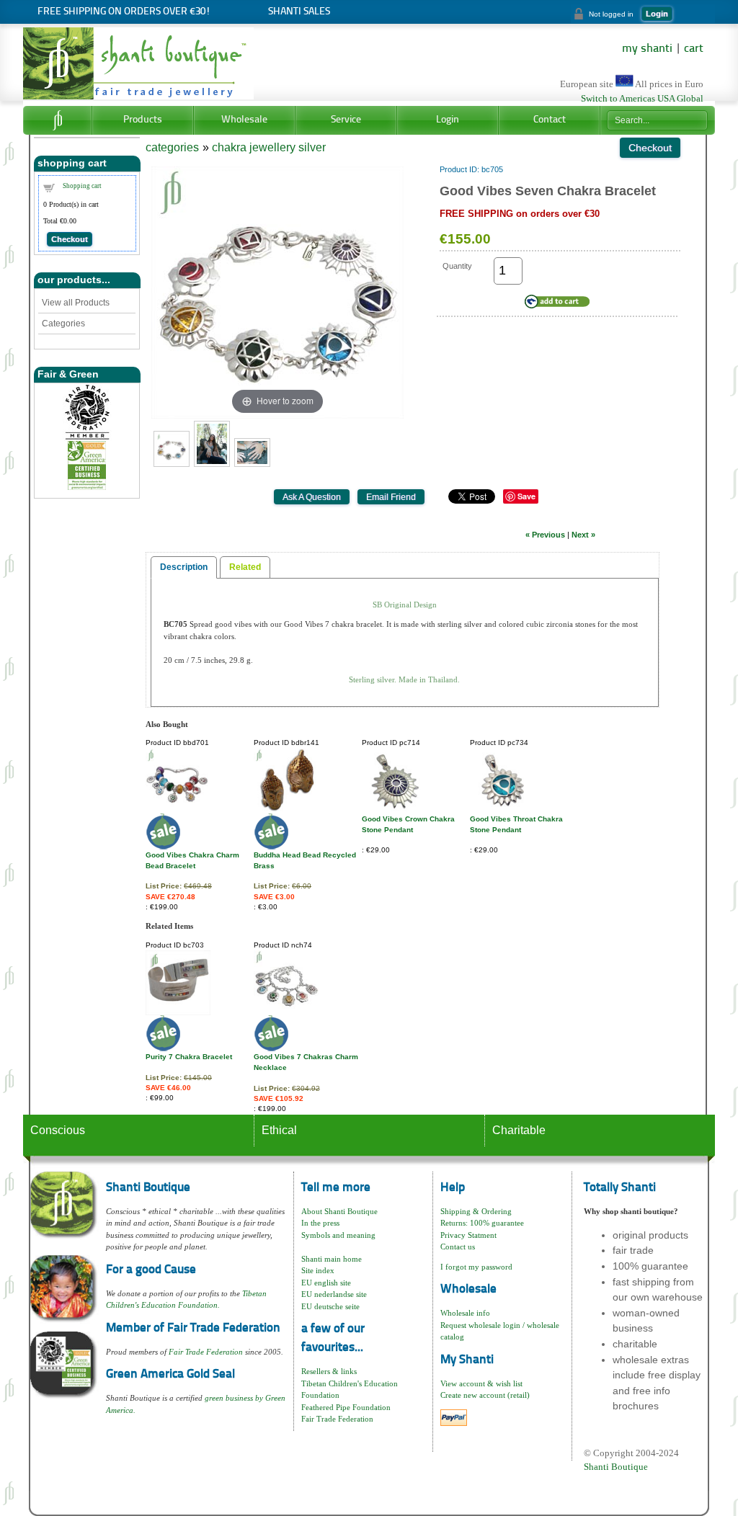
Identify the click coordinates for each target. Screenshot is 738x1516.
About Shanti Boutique (339, 1211)
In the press (320, 1222)
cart (693, 49)
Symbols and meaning (338, 1235)
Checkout (69, 239)
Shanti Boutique (616, 1466)
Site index (317, 1270)
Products (142, 120)
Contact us (457, 1246)
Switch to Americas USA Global (642, 99)
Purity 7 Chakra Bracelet (189, 1057)
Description (184, 567)
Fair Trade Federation (206, 1351)
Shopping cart (82, 186)
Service (346, 120)
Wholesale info (465, 1312)
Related (245, 567)
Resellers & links (329, 1371)
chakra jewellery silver (269, 147)
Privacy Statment (468, 1235)
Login (657, 13)
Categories (63, 323)
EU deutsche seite (330, 1306)
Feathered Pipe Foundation (346, 1407)
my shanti (647, 49)
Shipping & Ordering (476, 1211)
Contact (549, 120)
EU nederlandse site (334, 1294)
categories (172, 147)
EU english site (326, 1282)
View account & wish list (481, 1383)
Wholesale (244, 120)
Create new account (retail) (485, 1395)
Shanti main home (331, 1258)
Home (57, 120)
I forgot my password (476, 1266)
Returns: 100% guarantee (482, 1222)
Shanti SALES (299, 11)
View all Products (76, 303)
